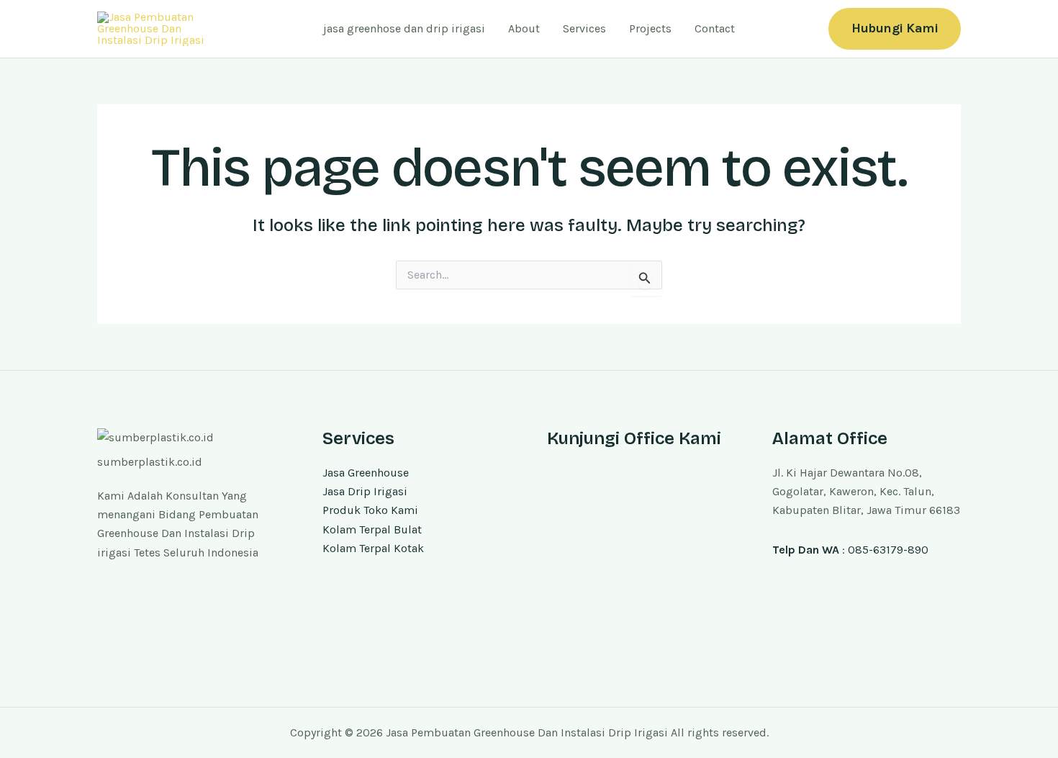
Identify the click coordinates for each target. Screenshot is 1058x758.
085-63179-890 (888, 549)
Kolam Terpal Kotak (373, 548)
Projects (650, 28)
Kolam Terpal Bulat (372, 529)
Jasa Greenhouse (365, 472)
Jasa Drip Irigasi (364, 491)
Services (584, 28)
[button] (894, 28)
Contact (715, 28)
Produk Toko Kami (370, 510)
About (524, 28)
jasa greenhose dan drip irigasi (404, 28)
